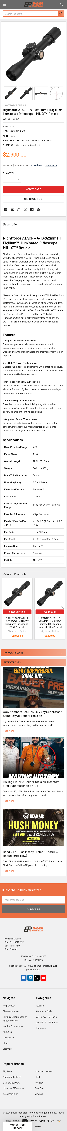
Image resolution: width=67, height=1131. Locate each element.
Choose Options (17, 612)
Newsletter (8, 1037)
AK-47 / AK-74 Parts (47, 1022)
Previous (4, 609)
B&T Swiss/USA (11, 1082)
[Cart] (62, 4)
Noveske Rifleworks (13, 1088)
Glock (38, 1076)
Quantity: (9, 173)
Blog (5, 1042)
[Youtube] (43, 978)
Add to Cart (50, 612)
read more (8, 730)
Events (40, 1005)
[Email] (12, 209)
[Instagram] (30, 978)
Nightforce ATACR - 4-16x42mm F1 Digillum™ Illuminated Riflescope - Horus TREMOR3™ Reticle (49, 622)
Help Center (9, 1005)
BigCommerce (48, 1112)
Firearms (41, 1027)
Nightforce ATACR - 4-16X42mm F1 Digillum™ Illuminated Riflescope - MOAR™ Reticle (17, 622)
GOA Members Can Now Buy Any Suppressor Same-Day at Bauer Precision (32, 713)
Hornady (39, 1082)
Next (63, 609)
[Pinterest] (38, 209)
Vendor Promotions (13, 1026)
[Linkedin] (32, 209)
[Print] (19, 209)
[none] (33, 54)
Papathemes (39, 1116)
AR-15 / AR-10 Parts (46, 1016)
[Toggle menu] (4, 4)
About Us (7, 1031)
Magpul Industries (12, 1076)
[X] (25, 209)
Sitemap (7, 1048)
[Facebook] (6, 209)
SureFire (39, 1088)
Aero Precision (10, 1093)
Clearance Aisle (11, 1011)
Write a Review (11, 118)
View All (39, 1093)
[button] (33, 198)
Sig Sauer (7, 1071)
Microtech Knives (44, 1071)
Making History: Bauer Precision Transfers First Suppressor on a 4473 (31, 783)
